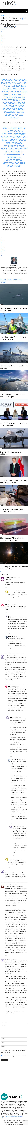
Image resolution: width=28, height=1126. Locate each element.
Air (19, 1120)
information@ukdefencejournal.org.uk (14, 1116)
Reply (6, 587)
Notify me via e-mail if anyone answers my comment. (14, 1056)
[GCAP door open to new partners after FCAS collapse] (14, 380)
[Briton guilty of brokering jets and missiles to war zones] (14, 495)
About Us (16, 1122)
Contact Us (22, 1122)
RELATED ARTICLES (6, 280)
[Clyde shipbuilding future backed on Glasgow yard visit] (14, 323)
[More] (14, 44)
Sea (17, 1120)
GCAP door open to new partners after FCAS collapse (12, 395)
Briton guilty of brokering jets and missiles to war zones (12, 510)
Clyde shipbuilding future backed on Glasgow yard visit (13, 338)
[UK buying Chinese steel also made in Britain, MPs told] (14, 553)
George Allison (14, 265)
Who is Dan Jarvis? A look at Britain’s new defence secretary (13, 481)
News (1, 304)
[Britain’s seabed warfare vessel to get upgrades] (14, 352)
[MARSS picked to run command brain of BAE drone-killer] (14, 409)
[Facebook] (1, 1118)
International (9, 1120)
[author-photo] (14, 260)
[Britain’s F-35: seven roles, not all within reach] (14, 438)
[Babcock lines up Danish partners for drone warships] (14, 294)
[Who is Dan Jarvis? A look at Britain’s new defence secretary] (14, 467)
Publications (6, 1122)
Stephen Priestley (9, 577)
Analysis (23, 1120)
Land (14, 1120)
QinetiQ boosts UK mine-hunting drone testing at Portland (12, 539)
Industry (11, 1122)
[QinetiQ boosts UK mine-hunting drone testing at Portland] (14, 524)
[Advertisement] (14, 1078)
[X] (14, 275)
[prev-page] (0, 571)
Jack (6, 604)
